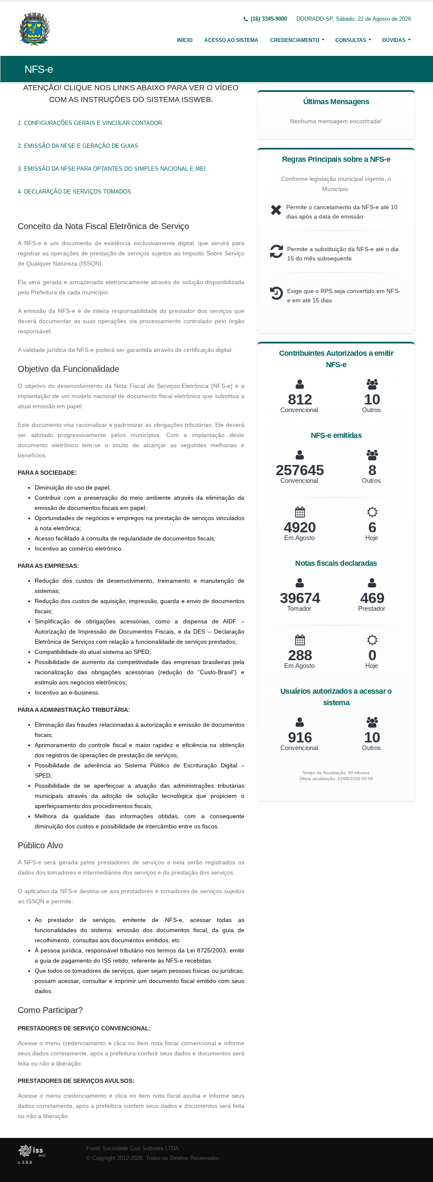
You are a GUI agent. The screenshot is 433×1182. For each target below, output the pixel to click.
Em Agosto (299, 537)
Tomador (299, 608)
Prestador (371, 608)
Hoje (371, 537)
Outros (371, 410)
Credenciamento (294, 40)
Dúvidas (394, 40)
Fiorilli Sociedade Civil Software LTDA (132, 1149)
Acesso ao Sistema (231, 40)
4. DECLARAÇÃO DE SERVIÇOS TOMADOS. (75, 191)
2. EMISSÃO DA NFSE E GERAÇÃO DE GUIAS (78, 146)
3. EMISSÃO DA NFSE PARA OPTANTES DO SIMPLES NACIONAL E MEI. (112, 169)
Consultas (350, 40)
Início (184, 40)
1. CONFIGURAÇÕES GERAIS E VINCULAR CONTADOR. (91, 123)
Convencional (299, 410)
